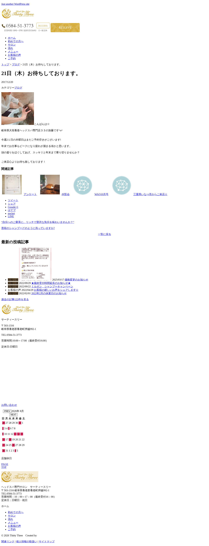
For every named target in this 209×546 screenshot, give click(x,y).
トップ (5, 64)
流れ (10, 48)
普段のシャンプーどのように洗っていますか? (28, 228)
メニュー (13, 51)
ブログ (16, 64)
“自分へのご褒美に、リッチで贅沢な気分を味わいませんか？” (37, 222)
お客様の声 (14, 55)
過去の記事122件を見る (15, 299)
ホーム (12, 37)
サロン (12, 44)
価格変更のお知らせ (76, 279)
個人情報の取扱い (26, 541)
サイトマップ (47, 541)
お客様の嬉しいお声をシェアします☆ (56, 290)
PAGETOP (4, 466)
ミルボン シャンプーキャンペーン (52, 286)
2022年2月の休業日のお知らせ (49, 293)
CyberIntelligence (46, 535)
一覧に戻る (104, 234)
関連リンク (7, 541)
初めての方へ (16, 41)
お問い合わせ (9, 405)
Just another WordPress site (15, 4)
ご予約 (12, 58)
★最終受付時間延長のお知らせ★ (51, 283)
